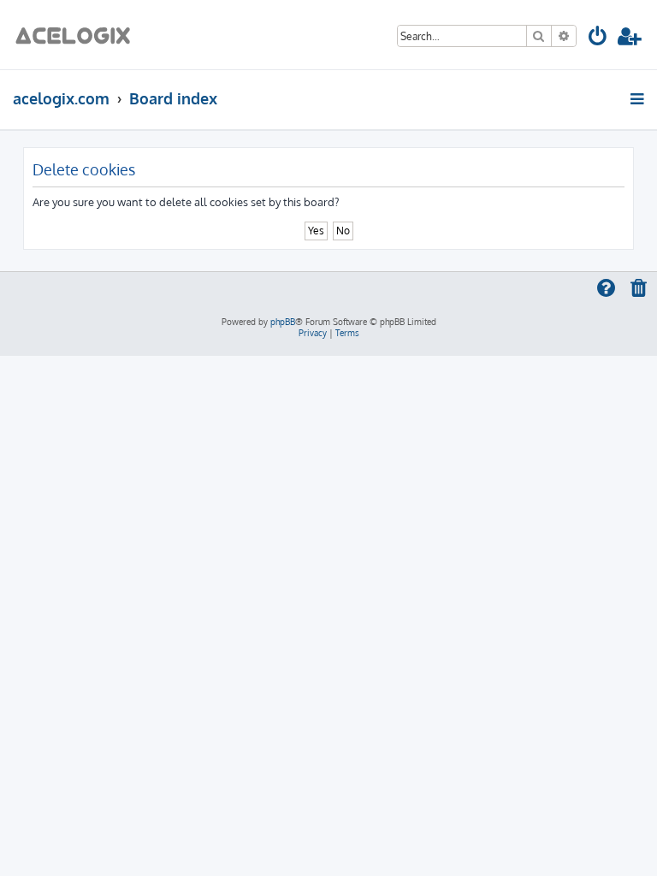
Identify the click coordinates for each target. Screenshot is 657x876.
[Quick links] (638, 98)
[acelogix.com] (78, 35)
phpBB (282, 322)
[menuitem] (598, 39)
